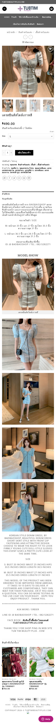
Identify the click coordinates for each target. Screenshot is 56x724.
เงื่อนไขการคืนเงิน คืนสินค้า (24, 24)
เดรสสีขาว (29, 170)
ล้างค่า (52, 132)
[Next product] (25, 37)
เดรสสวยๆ (19, 170)
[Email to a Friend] (19, 178)
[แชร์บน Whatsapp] (4, 178)
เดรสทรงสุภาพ (8, 170)
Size (3, 136)
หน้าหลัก (11, 32)
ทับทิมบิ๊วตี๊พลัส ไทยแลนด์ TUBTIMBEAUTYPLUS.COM (31, 621)
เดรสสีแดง (39, 170)
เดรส (49, 168)
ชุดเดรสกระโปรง (27, 168)
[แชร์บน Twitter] (14, 178)
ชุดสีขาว (14, 168)
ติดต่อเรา (40, 24)
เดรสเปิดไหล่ (26, 172)
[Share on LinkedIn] (29, 178)
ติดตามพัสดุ (46, 17)
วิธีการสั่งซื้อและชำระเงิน (28, 17)
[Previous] (6, 71)
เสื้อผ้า (33, 164)
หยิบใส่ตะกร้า (24, 152)
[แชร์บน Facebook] (9, 178)
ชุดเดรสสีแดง (40, 168)
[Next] (49, 71)
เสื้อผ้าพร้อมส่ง (42, 32)
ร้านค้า (14, 17)
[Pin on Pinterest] (24, 178)
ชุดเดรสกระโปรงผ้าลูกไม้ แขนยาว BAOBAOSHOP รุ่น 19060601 (13, 683)
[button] (4, 9)
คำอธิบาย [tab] (6, 194)
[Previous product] (31, 37)
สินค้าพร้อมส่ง (25, 32)
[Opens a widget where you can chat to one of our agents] (45, 719)
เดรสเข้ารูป (14, 172)
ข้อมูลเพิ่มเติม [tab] (7, 199)
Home (7, 17)
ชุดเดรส (13, 164)
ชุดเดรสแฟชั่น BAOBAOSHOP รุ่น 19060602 (38, 683)
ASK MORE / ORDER (28, 609)
